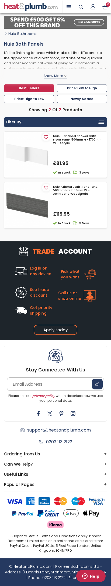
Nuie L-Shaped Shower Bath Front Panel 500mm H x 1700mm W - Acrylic (77, 139)
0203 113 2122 (59, 442)
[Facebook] (38, 413)
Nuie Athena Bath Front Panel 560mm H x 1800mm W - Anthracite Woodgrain (75, 190)
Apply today (55, 330)
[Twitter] (50, 413)
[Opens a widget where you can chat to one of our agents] (91, 576)
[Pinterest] (61, 413)
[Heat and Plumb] (31, 6)
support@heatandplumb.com (59, 430)
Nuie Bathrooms (22, 33)
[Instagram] (73, 413)
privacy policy (43, 395)
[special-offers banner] (55, 22)
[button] (93, 6)
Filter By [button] (13, 122)
